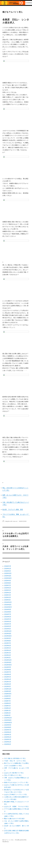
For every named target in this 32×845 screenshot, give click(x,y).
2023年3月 (7, 653)
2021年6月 (7, 703)
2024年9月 (7, 609)
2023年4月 (7, 650)
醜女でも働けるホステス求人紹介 (14, 818)
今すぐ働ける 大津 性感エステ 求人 (15, 758)
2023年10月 (8, 636)
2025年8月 (7, 583)
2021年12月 (7, 689)
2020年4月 (7, 737)
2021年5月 (7, 706)
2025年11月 (7, 576)
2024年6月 (7, 617)
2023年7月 (7, 643)
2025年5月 (7, 590)
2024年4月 (7, 621)
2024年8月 (7, 612)
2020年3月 (7, 739)
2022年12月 (8, 660)
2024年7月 (7, 614)
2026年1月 (7, 571)
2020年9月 (7, 725)
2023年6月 (7, 645)
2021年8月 (7, 698)
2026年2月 (7, 568)
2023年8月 (7, 641)
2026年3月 (7, 566)
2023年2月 (7, 655)
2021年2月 (7, 713)
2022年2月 (7, 684)
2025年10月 (8, 578)
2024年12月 (8, 602)
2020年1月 (7, 744)
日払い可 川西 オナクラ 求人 (13, 775)
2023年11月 (7, 633)
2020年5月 (7, 734)
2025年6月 (7, 588)
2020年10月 (8, 722)
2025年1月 (7, 600)
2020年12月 (8, 718)
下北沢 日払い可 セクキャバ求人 (15, 761)
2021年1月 (7, 715)
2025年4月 (7, 592)
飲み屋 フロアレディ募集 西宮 (12, 509)
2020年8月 (7, 727)
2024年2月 (7, 626)
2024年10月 (8, 607)
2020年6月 (7, 732)
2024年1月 (7, 629)
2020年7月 (7, 730)
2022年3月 (7, 681)
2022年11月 (7, 662)
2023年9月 (7, 638)
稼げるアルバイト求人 (12, 11)
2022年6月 (7, 674)
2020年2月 (7, 742)
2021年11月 (7, 691)
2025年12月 (7, 573)
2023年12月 (7, 631)
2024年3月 (7, 624)
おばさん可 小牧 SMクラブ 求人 (14, 773)
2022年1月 (7, 686)
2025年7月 (7, 585)
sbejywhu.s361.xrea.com (11, 521)
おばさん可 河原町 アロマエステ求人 (16, 806)
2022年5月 (7, 677)
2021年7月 (7, 701)
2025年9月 (7, 580)
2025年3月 (7, 595)
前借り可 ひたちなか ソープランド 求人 (16, 782)
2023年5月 (7, 648)
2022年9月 (7, 667)
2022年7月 (7, 672)
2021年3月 (7, 710)
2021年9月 (7, 696)
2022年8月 (7, 669)
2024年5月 (7, 619)
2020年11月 (7, 720)
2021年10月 (7, 694)
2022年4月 (7, 679)
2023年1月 (7, 657)
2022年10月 (8, 665)
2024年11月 (7, 604)
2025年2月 (7, 597)
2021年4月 (7, 708)
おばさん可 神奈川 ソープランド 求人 (15, 794)
